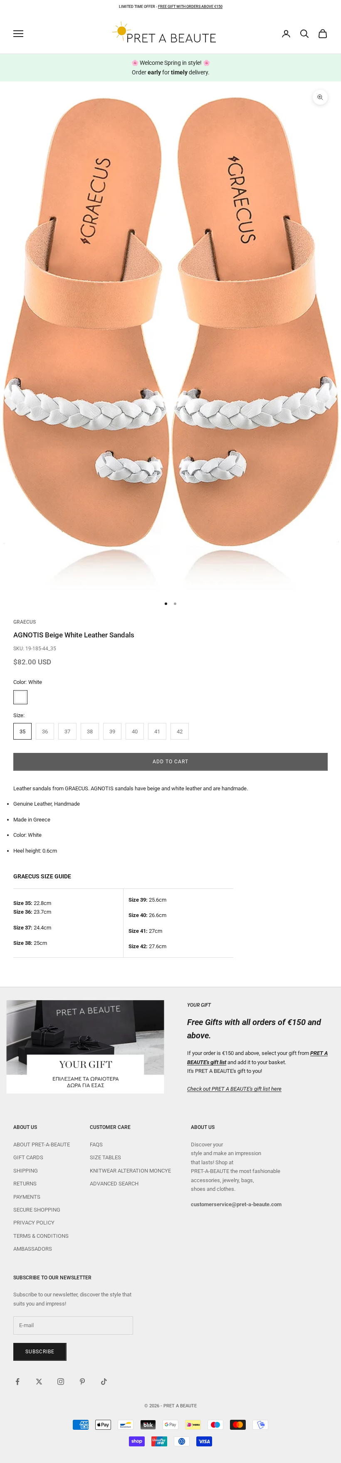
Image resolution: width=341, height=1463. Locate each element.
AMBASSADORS (32, 1249)
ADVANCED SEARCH (114, 1183)
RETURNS (25, 1183)
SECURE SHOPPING (36, 1210)
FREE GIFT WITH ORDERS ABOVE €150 (190, 7)
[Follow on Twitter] (39, 1381)
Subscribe (39, 1352)
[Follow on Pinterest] (82, 1381)
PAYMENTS (26, 1197)
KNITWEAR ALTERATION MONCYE (130, 1171)
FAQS (96, 1144)
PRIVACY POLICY (33, 1223)
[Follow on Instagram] (61, 1381)
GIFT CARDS (28, 1157)
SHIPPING (25, 1171)
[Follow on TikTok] (104, 1381)
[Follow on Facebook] (17, 1381)
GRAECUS (24, 622)
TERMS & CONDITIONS (41, 1236)
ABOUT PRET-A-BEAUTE (41, 1144)
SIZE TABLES (105, 1157)
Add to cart (170, 762)
